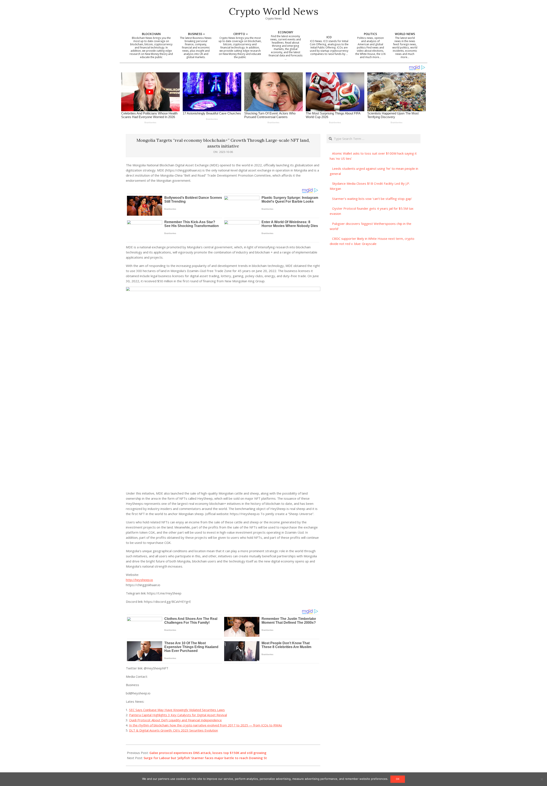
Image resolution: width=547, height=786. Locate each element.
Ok (397, 778)
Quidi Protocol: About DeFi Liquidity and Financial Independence (175, 720)
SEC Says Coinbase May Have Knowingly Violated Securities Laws (177, 710)
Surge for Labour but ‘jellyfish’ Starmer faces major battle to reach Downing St (205, 758)
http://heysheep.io (139, 580)
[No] (542, 779)
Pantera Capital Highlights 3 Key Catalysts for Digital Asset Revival (178, 715)
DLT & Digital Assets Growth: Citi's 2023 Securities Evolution (173, 730)
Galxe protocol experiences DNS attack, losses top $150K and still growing (207, 753)
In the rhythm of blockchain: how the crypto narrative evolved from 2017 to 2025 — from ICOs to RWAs (205, 725)
